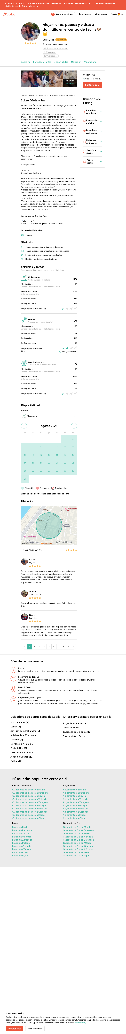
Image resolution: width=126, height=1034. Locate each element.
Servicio (24, 410)
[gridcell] (65, 439)
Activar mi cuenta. (30, 6)
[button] (92, 112)
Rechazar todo (34, 1028)
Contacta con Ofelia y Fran (93, 85)
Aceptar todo (14, 1028)
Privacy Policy (80, 1022)
